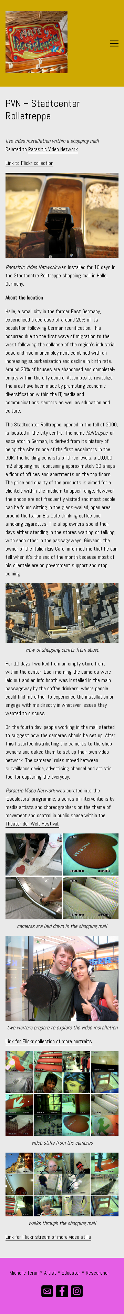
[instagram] (77, 1291)
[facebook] (62, 1291)
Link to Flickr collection (29, 163)
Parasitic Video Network (53, 149)
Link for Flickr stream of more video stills (48, 1237)
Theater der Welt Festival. (32, 823)
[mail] (47, 1291)
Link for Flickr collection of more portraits (49, 1041)
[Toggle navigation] (114, 43)
